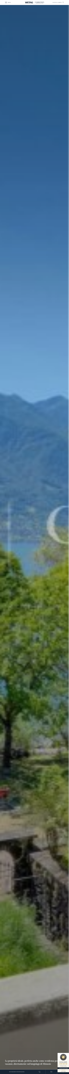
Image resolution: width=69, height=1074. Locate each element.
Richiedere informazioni (16, 1071)
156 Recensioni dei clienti (63, 1068)
